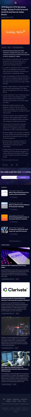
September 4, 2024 (7, 17)
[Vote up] (12, 164)
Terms (24, 401)
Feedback (8, 401)
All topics (15, 411)
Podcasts (9, 399)
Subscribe (23, 177)
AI (28, 408)
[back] (2, 2)
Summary (14, 197)
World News (18, 408)
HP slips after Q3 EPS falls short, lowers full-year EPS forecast (18, 230)
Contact (14, 401)
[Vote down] (17, 164)
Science (12, 408)
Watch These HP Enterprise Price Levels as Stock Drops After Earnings (19, 193)
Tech (10, 410)
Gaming (5, 410)
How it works (24, 399)
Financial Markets (16, 410)
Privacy (19, 401)
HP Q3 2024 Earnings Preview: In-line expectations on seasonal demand (19, 218)
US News (25, 408)
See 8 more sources (14, 241)
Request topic (16, 399)
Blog (4, 399)
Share (6, 165)
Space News (25, 410)
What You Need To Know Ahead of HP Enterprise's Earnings (19, 205)
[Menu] (28, 2)
